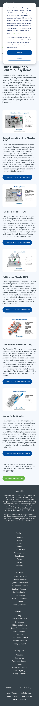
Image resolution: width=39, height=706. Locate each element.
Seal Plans (20, 601)
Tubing (19, 559)
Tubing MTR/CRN (20, 644)
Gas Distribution (19, 592)
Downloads (19, 622)
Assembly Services (19, 579)
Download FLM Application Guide (17, 242)
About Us (19, 655)
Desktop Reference (19, 619)
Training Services (19, 604)
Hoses (19, 546)
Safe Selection (26, 693)
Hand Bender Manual (19, 628)
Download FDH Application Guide (17, 382)
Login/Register (12, 693)
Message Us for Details (14, 478)
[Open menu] (35, 4)
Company (19, 650)
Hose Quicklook (19, 631)
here (31, 521)
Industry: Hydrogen (19, 670)
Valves (19, 562)
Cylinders (19, 537)
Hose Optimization (19, 598)
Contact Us (19, 658)
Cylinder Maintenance (19, 583)
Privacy (23, 699)
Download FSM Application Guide (17, 310)
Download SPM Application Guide (17, 453)
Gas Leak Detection (19, 589)
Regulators (19, 556)
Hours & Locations (19, 667)
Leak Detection (19, 550)
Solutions (19, 572)
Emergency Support (19, 661)
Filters (19, 540)
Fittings (19, 543)
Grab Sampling (19, 595)
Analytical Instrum (19, 576)
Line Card (19, 634)
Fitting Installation (19, 625)
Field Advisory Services (19, 586)
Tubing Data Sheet (19, 641)
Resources (19, 611)
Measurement (19, 553)
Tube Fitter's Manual (19, 637)
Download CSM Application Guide (17, 177)
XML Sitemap (27, 696)
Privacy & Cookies (19, 674)
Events (19, 664)
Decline (19, 58)
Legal (15, 699)
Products (19, 533)
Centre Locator (13, 696)
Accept (19, 52)
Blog (19, 616)
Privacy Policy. (16, 33)
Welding (19, 565)
